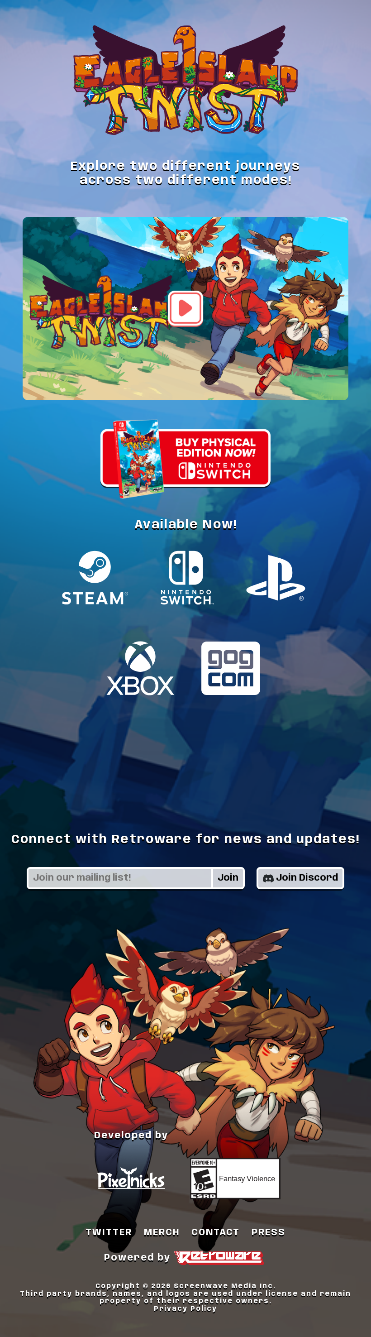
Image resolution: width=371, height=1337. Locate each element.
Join (228, 878)
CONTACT (215, 1232)
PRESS (268, 1232)
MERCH (162, 1232)
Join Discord (307, 878)
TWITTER (109, 1232)
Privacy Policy (185, 1309)
